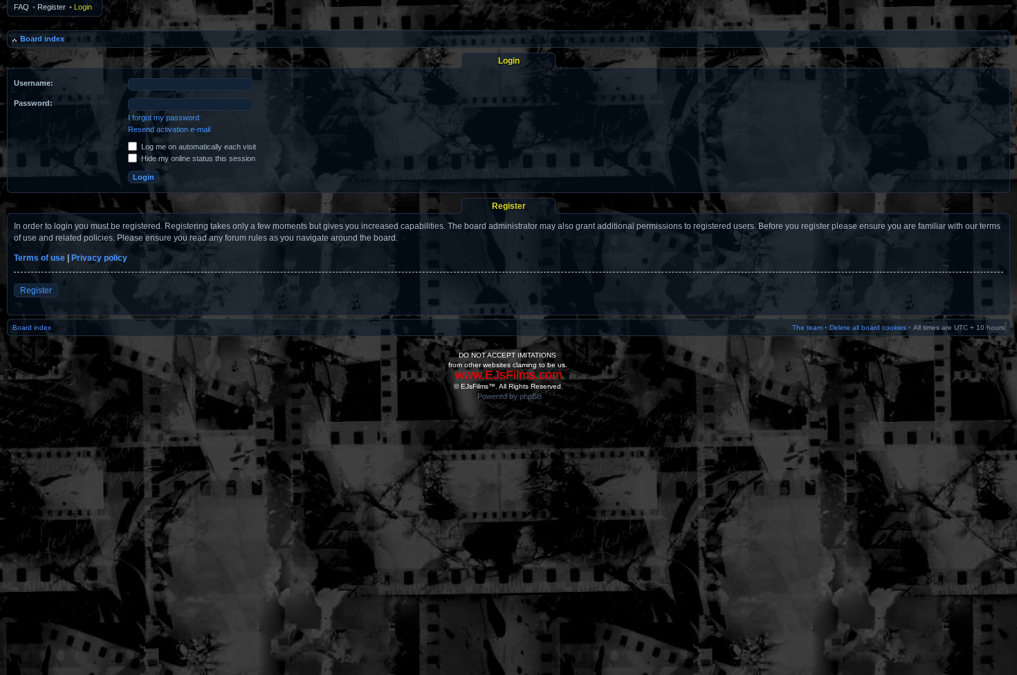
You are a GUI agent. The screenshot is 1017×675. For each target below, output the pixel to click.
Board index (42, 39)
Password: (33, 103)
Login (83, 7)
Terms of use (39, 258)
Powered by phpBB (509, 396)
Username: (33, 83)
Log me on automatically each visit (197, 146)
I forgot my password (163, 117)
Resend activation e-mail (169, 129)
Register (51, 7)
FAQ (21, 7)
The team (807, 327)
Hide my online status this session (197, 158)
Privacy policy (99, 258)
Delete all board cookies (868, 327)
